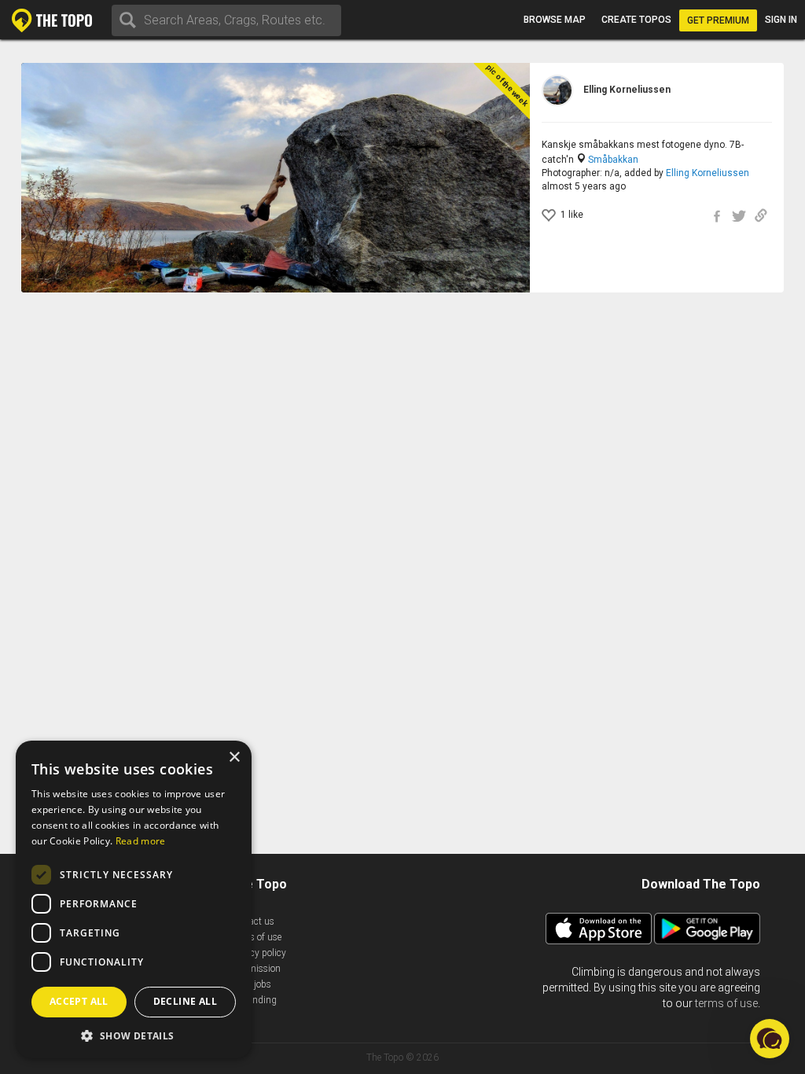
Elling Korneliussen (707, 172)
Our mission (255, 968)
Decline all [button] (185, 1001)
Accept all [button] (79, 1001)
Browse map (555, 19)
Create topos (636, 19)
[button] (133, 1035)
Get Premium (718, 20)
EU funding (253, 1000)
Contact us (252, 921)
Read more (141, 841)
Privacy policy (258, 952)
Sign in (781, 19)
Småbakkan (613, 159)
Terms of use (255, 937)
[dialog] (134, 899)
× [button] (234, 757)
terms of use (726, 1003)
